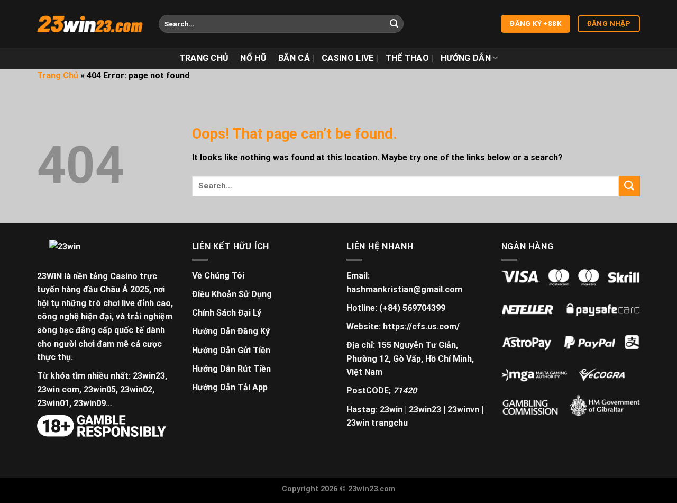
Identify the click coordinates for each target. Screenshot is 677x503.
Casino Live (348, 58)
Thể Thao (407, 58)
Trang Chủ (204, 58)
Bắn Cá (294, 58)
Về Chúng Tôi (218, 276)
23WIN (49, 276)
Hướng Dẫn (466, 58)
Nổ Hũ (253, 58)
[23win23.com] (90, 23)
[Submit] (394, 24)
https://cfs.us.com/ (421, 326)
